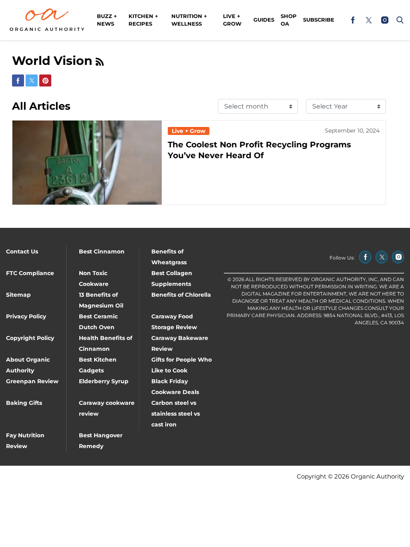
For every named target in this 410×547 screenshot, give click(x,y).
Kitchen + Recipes (143, 20)
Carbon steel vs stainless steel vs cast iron (175, 413)
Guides (263, 19)
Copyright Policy (30, 338)
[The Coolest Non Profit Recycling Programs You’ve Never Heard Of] (87, 163)
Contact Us (22, 251)
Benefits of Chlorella (181, 294)
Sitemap (18, 294)
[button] (398, 20)
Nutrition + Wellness (189, 20)
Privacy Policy (26, 316)
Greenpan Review (32, 381)
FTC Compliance (30, 273)
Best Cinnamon (102, 251)
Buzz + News (107, 20)
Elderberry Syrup (104, 381)
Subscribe (318, 19)
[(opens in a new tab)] (353, 20)
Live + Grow (232, 20)
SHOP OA (289, 20)
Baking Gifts (24, 402)
